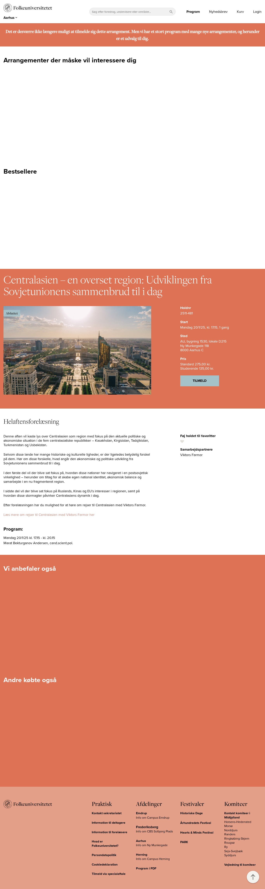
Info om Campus (147, 859)
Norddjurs (230, 830)
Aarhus (141, 841)
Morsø (228, 826)
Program (193, 11)
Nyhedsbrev (218, 11)
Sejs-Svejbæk (233, 851)
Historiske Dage (191, 813)
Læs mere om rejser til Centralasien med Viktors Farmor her (48, 514)
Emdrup (141, 813)
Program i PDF (146, 868)
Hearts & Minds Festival (196, 832)
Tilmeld (200, 380)
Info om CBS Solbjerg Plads (154, 831)
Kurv (240, 11)
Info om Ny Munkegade (152, 845)
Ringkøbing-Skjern (236, 838)
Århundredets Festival (195, 823)
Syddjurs (230, 855)
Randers (229, 834)
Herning (141, 854)
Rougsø (229, 842)
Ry (226, 847)
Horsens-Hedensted (237, 822)
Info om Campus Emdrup (152, 817)
